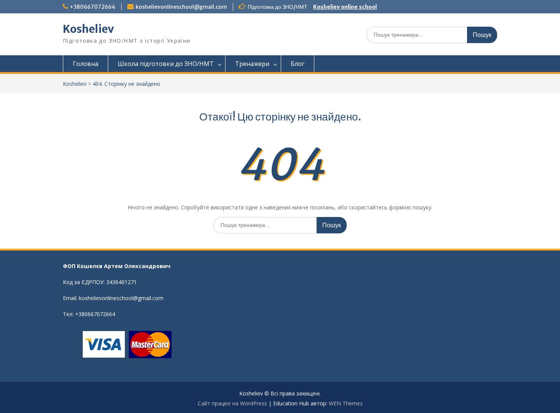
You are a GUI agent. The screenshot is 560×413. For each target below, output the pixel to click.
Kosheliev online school (345, 6)
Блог (297, 63)
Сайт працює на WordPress (232, 403)
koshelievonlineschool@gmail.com (181, 6)
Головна (85, 63)
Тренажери (252, 63)
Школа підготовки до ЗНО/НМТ (166, 63)
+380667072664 (92, 6)
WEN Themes (346, 403)
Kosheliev (88, 29)
